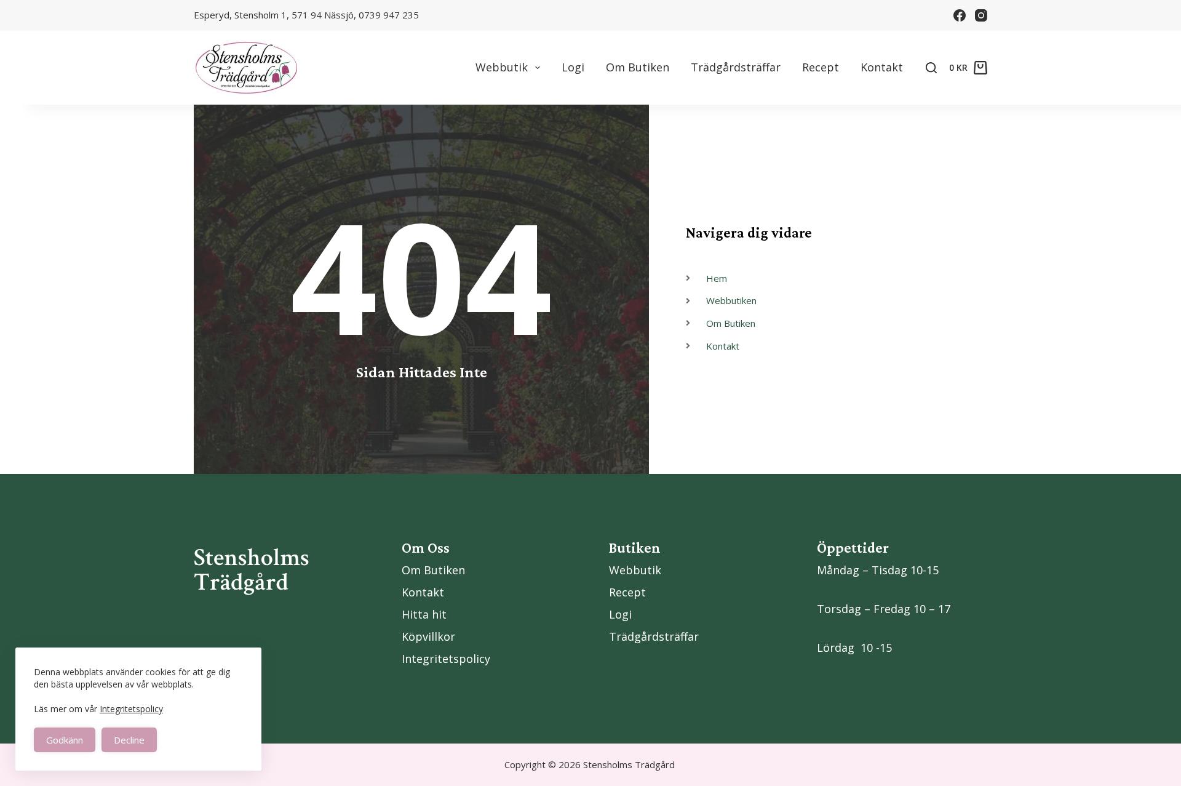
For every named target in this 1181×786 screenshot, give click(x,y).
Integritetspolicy (131, 709)
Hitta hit (424, 614)
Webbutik (501, 67)
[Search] (931, 67)
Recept (820, 67)
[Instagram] (981, 15)
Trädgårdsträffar (736, 67)
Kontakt (882, 67)
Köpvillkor (428, 636)
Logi (573, 67)
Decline (129, 740)
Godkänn (64, 740)
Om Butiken (637, 67)
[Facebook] (959, 15)
